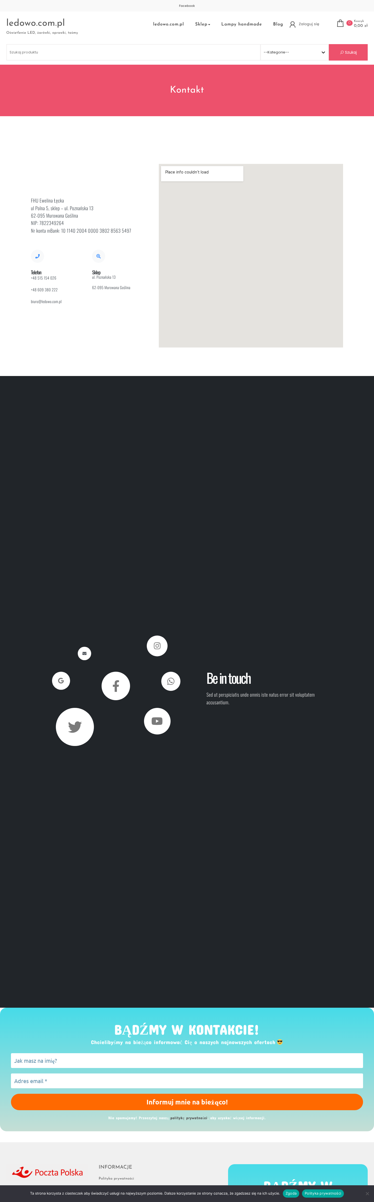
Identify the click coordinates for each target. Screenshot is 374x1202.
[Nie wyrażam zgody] (367, 1193)
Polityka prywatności (323, 1193)
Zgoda (291, 1193)
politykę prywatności (157, 661)
